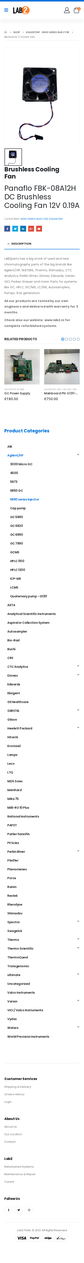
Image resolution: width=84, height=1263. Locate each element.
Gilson (12, 719)
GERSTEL (13, 711)
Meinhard (14, 790)
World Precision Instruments (28, 1036)
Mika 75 (13, 799)
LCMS (14, 587)
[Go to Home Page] (5, 32)
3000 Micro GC (21, 464)
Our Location (13, 1134)
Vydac (12, 1019)
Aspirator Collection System (28, 623)
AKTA (11, 605)
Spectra (13, 922)
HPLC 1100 (61, 389)
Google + (31, 229)
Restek (12, 896)
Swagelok (14, 931)
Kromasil (13, 746)
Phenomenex (17, 869)
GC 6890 (16, 534)
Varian (12, 1001)
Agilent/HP (56, 219)
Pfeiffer (12, 860)
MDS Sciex (15, 781)
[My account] (67, 10)
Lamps (12, 755)
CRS (10, 658)
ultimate (13, 975)
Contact (10, 1142)
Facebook (7, 229)
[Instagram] (29, 1210)
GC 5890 (20, 389)
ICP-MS (15, 579)
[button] (63, 339)
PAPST (12, 825)
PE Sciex (13, 843)
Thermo (13, 940)
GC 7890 (16, 543)
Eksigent (13, 693)
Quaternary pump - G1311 (28, 596)
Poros (11, 878)
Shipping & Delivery (17, 1087)
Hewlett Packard (19, 728)
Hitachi (12, 737)
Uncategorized (18, 984)
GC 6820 (16, 526)
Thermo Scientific (20, 948)
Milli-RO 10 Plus (18, 807)
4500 (14, 473)
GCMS (14, 552)
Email (39, 229)
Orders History (14, 1094)
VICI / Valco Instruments (25, 1010)
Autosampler (17, 631)
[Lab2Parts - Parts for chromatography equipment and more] (21, 10)
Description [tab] (21, 244)
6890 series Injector (34, 219)
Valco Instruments (21, 992)
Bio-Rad (13, 640)
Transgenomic (18, 966)
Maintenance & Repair (20, 1174)
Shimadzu (14, 913)
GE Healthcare (18, 702)
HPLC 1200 (71, 389)
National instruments (23, 816)
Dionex (12, 675)
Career (9, 1182)
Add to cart (33, 356)
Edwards (13, 684)
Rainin (11, 887)
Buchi (11, 649)
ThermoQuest (17, 957)
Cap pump (18, 508)
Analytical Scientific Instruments (31, 614)
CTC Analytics (17, 667)
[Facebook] (8, 1210)
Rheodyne (14, 904)
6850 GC (16, 490)
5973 (13, 482)
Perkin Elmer (16, 852)
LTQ (10, 772)
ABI (9, 446)
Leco (10, 763)
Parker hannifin (18, 834)
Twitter (15, 229)
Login (8, 1102)
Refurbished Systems (19, 1167)
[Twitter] (19, 1210)
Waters (12, 1028)
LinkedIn (23, 229)
